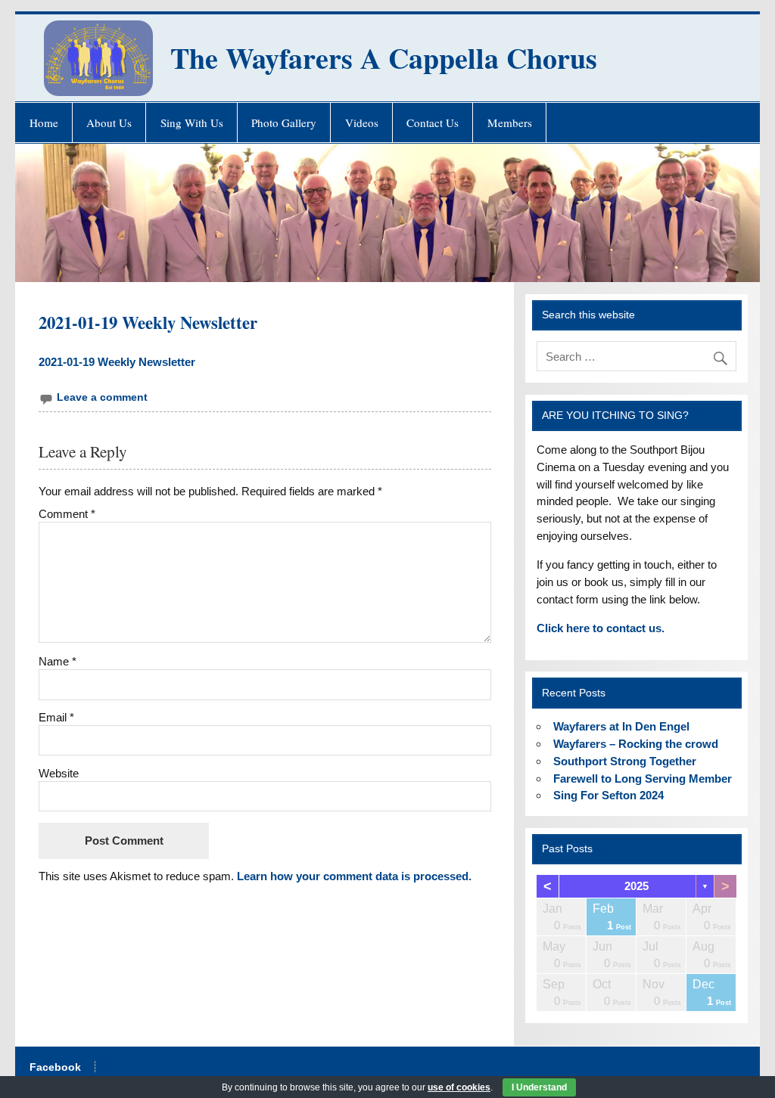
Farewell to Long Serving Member (642, 778)
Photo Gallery (283, 122)
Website (59, 773)
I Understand (539, 1087)
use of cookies (459, 1087)
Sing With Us (191, 122)
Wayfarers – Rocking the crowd (635, 743)
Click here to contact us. (601, 628)
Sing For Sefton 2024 (608, 795)
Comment (67, 514)
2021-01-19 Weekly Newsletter (117, 361)
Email (56, 717)
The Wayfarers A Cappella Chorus (383, 58)
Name (57, 661)
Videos (361, 122)
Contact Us (432, 122)
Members (509, 122)
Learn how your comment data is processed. (354, 876)
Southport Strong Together (624, 761)
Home (44, 122)
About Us (109, 122)
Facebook (55, 1067)
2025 (636, 885)
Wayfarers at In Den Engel (621, 726)
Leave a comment (102, 397)
